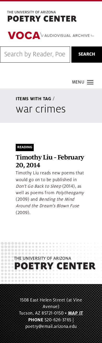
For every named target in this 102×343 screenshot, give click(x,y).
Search (86, 54)
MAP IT (75, 313)
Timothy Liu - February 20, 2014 (50, 161)
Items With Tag (33, 99)
